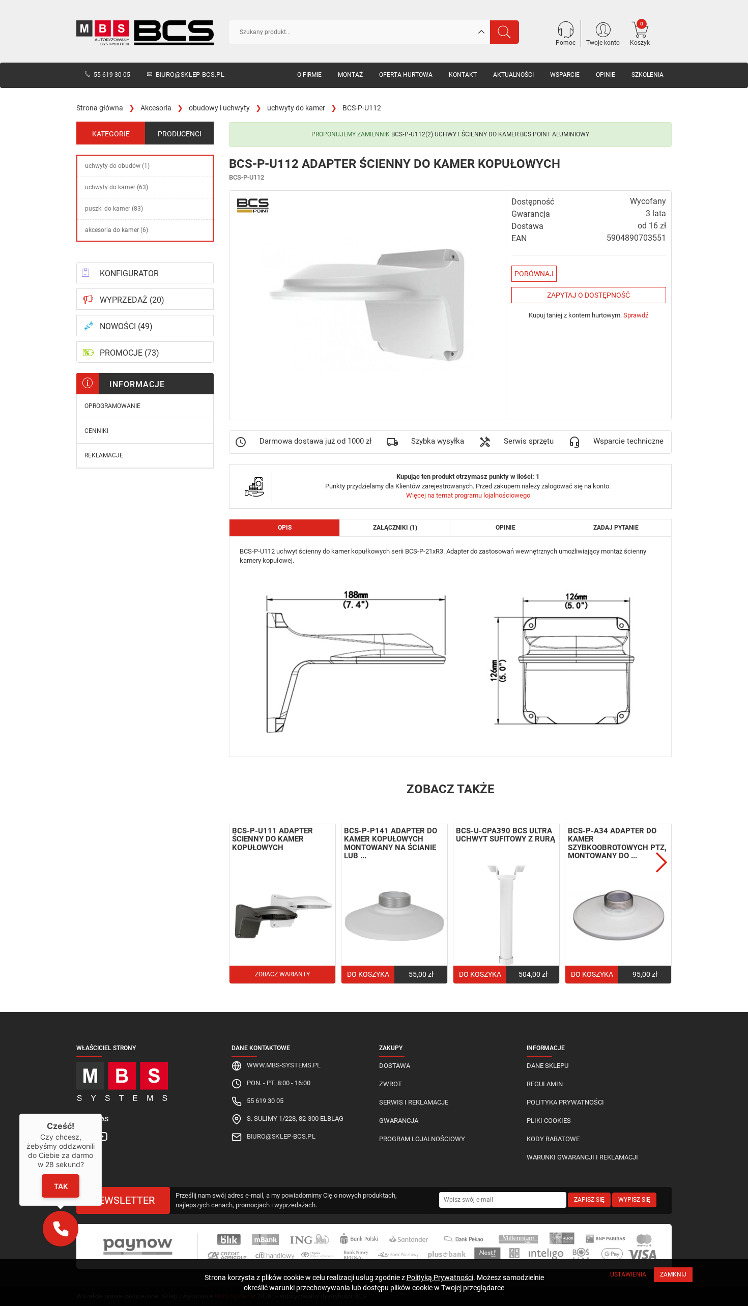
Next (661, 862)
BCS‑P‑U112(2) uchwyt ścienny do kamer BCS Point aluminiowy (490, 134)
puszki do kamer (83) (114, 208)
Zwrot (390, 1084)
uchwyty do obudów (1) (117, 165)
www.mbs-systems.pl (284, 1065)
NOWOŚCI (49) (126, 326)
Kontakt (463, 74)
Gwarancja (398, 1120)
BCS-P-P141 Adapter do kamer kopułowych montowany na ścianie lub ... (390, 843)
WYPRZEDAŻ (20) (132, 300)
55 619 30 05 (112, 74)
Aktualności (513, 74)
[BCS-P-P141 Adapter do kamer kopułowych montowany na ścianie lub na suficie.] (394, 915)
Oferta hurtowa (406, 74)
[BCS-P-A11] (367, 305)
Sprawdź (635, 315)
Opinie (605, 74)
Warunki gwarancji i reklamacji (582, 1157)
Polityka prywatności (565, 1102)
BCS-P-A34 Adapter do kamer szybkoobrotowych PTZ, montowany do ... (617, 843)
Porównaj (534, 274)
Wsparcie (565, 74)
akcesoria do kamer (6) (116, 230)
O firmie (309, 74)
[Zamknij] (101, 1113)
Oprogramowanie (112, 406)
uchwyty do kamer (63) (116, 187)
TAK (61, 1185)
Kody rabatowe (553, 1139)
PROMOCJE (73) (129, 353)
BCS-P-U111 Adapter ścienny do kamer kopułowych (272, 839)
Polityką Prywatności (440, 1277)
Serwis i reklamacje (413, 1102)
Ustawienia (628, 1274)
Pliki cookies (549, 1120)
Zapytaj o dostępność (588, 295)
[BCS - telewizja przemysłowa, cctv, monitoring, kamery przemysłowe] (145, 32)
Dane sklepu (547, 1065)
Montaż (350, 74)
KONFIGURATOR (129, 273)
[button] (60, 1228)
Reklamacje (103, 455)
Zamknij (673, 1274)
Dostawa (394, 1065)
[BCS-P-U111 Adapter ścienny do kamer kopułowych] (282, 915)
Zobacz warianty (282, 974)
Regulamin (545, 1084)
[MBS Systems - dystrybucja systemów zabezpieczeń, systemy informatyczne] (145, 1079)
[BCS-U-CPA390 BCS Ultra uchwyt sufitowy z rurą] (506, 915)
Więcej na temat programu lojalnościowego (468, 495)
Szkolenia (647, 74)
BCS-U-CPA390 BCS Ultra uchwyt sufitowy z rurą (505, 835)
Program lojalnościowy (422, 1139)
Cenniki (96, 430)
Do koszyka (368, 974)
